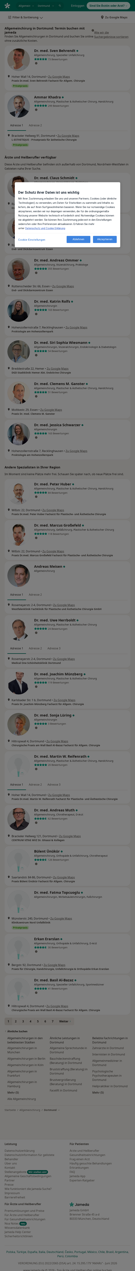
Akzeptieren (104, 239)
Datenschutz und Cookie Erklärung (45, 228)
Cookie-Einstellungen (31, 239)
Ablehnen (78, 239)
